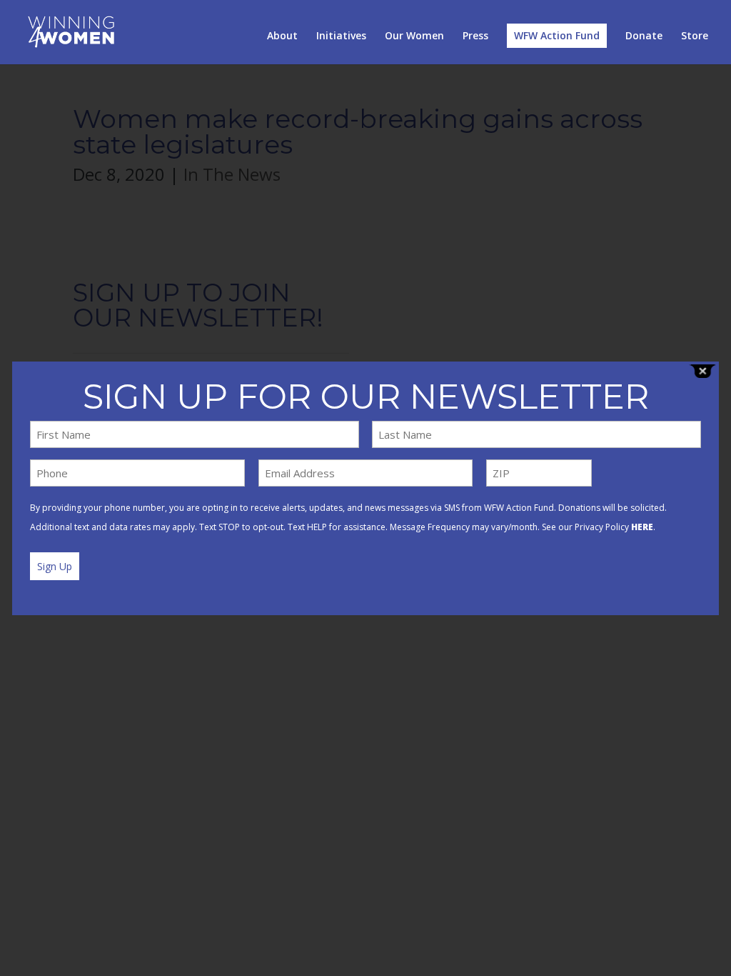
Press (475, 36)
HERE (642, 527)
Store (694, 36)
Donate (643, 36)
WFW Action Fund (557, 35)
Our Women (414, 36)
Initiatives (341, 36)
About (282, 36)
